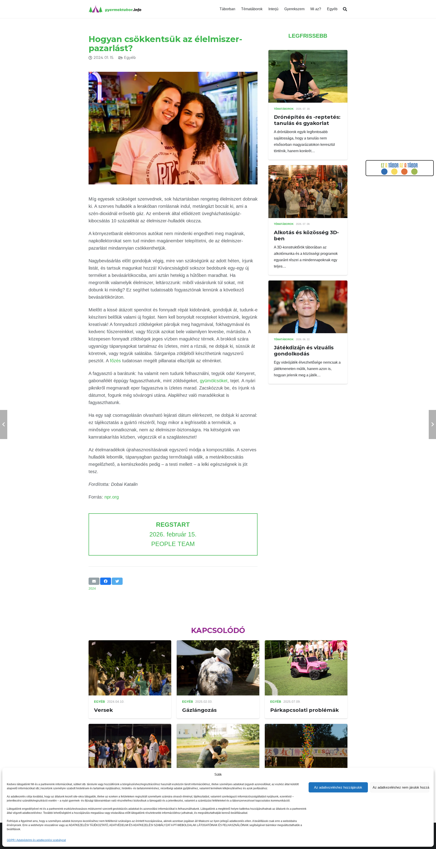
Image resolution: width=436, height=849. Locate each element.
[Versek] (130, 643)
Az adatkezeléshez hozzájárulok (338, 787)
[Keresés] (344, 9)
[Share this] (105, 581)
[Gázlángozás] (218, 643)
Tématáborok (284, 108)
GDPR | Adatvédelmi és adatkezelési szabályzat (36, 840)
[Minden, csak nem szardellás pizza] (130, 727)
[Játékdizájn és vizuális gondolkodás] (307, 283)
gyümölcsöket (214, 380)
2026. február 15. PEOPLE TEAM (173, 534)
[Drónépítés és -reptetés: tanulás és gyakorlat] (307, 53)
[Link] (115, 9)
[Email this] (94, 581)
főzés (115, 360)
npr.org (111, 496)
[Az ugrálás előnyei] (218, 727)
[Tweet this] (117, 581)
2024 (92, 588)
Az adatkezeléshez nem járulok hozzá (401, 787)
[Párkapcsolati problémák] (306, 643)
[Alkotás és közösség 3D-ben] (307, 168)
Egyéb (130, 57)
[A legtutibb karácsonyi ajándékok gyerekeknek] (306, 727)
